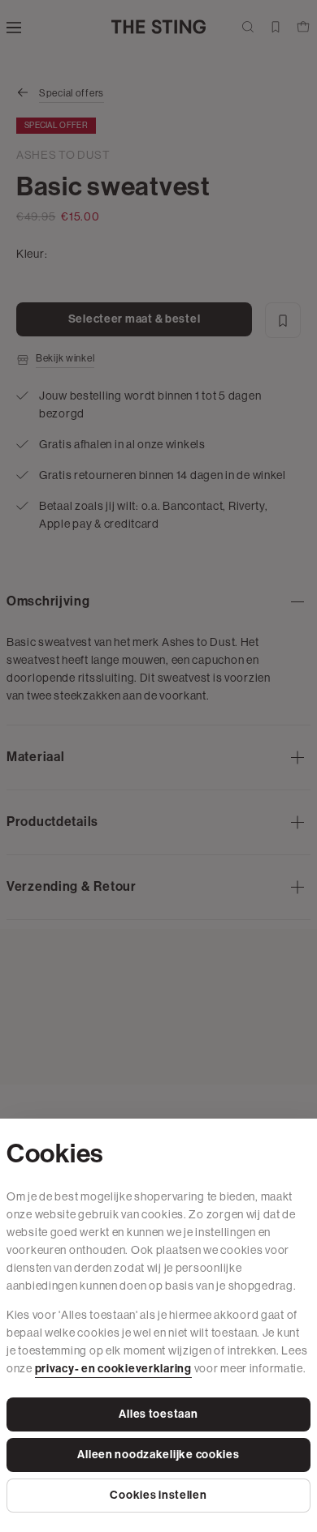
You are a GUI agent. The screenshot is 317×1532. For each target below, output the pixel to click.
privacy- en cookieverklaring (113, 1369)
